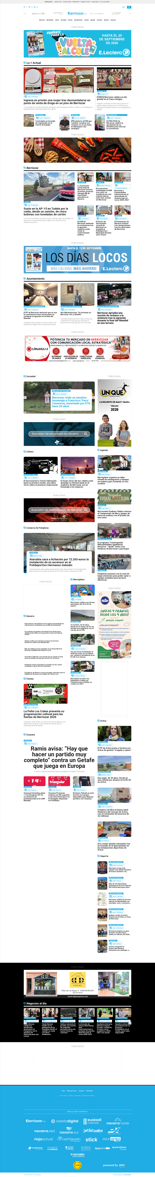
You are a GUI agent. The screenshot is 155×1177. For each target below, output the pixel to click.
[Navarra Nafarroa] (77, 1155)
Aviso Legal (63, 1095)
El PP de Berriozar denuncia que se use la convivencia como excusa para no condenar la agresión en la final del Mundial (40, 315)
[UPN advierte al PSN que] (64, 122)
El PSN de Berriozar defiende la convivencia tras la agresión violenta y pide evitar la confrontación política (85, 228)
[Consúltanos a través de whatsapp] (32, 7)
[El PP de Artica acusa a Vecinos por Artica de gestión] (114, 733)
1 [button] (52, 412)
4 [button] (60, 412)
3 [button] (58, 412)
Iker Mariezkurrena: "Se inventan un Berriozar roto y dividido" (76, 313)
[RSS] (37, 7)
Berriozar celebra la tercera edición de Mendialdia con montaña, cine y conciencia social (120, 901)
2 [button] (55, 412)
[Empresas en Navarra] (35, 1148)
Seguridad (78, 1095)
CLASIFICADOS (95, 1)
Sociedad (63, 20)
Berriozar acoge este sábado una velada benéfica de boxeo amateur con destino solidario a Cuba (120, 869)
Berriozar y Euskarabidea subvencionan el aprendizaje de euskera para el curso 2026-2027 (121, 195)
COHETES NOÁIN (67, 1)
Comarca (99, 20)
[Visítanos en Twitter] (26, 7)
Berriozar (42, 20)
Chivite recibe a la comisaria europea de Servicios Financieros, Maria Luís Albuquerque (42, 641)
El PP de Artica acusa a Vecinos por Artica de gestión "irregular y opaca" (114, 749)
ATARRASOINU (75, 1)
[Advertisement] (46, 597)
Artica (57, 20)
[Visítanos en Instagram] (29, 7)
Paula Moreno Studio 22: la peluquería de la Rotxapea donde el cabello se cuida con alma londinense (49, 1029)
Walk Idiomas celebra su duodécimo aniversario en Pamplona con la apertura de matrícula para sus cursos (31, 1030)
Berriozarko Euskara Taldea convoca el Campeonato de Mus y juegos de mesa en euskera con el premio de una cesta (114, 514)
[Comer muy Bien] (69, 1148)
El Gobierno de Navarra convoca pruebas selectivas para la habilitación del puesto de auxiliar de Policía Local (45, 673)
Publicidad (89, 1091)
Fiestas (70, 20)
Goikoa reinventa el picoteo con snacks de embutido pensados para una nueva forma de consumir (68, 1028)
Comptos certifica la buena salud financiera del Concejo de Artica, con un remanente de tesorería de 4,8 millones (113, 813)
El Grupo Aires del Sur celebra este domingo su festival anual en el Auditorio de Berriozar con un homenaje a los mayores (77, 484)
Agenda (92, 20)
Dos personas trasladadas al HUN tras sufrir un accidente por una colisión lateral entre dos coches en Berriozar (104, 194)
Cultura (86, 20)
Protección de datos (88, 1095)
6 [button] (66, 412)
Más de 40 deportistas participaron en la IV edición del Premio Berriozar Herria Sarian (120, 885)
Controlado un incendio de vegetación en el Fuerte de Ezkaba (45, 123)
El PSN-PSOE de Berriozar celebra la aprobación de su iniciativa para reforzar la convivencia (116, 125)
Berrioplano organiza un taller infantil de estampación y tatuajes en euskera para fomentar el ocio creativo (113, 481)
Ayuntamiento (78, 20)
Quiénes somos (72, 1091)
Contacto (81, 1091)
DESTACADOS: (48, 1)
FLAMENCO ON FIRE (85, 1)
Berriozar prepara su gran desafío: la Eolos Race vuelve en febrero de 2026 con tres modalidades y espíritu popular (119, 932)
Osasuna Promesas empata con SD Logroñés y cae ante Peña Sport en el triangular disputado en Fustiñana (59, 797)
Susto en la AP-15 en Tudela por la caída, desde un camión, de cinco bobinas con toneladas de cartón (46, 211)
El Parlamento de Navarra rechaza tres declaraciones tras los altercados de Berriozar (122, 225)
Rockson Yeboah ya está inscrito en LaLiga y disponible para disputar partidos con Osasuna (83, 796)
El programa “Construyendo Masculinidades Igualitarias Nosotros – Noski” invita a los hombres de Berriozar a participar (113, 546)
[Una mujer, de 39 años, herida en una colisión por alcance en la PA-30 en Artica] (114, 763)
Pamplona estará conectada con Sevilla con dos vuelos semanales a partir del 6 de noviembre (43, 665)
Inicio (63, 1091)
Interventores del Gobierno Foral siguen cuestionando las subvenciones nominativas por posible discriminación (44, 624)
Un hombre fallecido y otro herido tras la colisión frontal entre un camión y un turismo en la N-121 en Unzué (44, 657)
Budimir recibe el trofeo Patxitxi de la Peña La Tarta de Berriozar (120, 917)
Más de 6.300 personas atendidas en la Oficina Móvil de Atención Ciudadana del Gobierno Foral (43, 649)
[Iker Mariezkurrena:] (78, 294)
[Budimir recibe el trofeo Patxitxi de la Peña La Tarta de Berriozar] (102, 914)
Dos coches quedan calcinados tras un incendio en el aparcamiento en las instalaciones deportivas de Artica (114, 847)
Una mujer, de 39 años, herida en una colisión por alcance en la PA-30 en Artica (114, 780)
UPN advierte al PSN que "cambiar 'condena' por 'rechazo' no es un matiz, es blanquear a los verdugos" (81, 125)
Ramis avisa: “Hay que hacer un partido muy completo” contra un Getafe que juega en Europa (59, 757)
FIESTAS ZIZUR (58, 1)
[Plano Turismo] (85, 1148)
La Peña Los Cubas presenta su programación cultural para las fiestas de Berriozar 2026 (44, 714)
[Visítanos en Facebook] (24, 7)
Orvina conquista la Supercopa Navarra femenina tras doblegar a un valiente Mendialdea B (120, 948)
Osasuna (113, 20)
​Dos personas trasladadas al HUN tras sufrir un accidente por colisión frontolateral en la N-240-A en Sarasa (83, 654)
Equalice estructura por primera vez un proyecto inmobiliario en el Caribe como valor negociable (123, 1028)
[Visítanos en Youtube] (34, 7)
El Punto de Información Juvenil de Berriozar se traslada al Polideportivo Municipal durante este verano (103, 228)
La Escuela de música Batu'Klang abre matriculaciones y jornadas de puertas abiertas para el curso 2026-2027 (86, 1029)
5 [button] (63, 412)
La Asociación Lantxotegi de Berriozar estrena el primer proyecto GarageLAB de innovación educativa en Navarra (85, 192)
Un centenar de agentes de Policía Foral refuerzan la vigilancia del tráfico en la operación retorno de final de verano (43, 633)
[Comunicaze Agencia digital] (77, 1104)
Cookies (70, 1095)
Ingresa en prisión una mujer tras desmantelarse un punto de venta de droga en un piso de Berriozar (57, 102)
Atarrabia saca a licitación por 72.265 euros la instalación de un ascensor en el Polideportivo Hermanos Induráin (59, 562)
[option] (77, 13)
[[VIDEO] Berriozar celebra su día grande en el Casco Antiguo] (114, 78)
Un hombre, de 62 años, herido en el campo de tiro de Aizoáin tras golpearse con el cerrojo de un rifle (82, 627)
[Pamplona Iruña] (119, 1148)
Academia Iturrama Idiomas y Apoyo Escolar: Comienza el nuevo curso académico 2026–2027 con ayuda (104, 1028)
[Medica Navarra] (52, 1148)
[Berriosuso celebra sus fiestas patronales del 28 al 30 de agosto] (83, 590)
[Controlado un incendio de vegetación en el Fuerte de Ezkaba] (29, 120)
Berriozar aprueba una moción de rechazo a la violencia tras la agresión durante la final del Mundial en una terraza (112, 318)
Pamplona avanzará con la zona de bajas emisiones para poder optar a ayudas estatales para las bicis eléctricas (114, 577)
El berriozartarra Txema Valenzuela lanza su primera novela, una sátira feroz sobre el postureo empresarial (40, 483)
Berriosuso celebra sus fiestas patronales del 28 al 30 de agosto (83, 604)
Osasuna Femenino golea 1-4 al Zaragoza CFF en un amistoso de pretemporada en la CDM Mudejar (34, 797)
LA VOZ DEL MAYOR (105, 1)
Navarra (106, 20)
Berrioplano (50, 20)
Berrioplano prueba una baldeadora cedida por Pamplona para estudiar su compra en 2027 (81, 681)
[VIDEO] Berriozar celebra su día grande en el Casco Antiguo (112, 98)
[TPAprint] (102, 1148)
